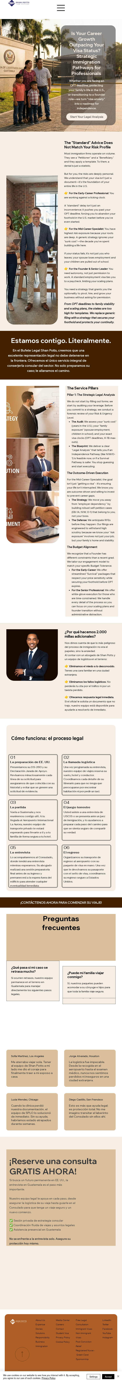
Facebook (107, 1329)
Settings (93, 1376)
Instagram (107, 1337)
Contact (60, 1329)
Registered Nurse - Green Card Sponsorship (85, 1354)
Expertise (40, 1324)
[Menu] (61, 8)
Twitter (105, 1324)
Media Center (63, 1320)
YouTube (106, 1333)
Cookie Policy (63, 1342)
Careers (60, 1324)
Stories (39, 1329)
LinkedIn (106, 1320)
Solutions (40, 1333)
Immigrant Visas (84, 1329)
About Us (40, 1320)
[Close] (118, 1376)
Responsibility (43, 1337)
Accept (108, 1376)
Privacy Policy (63, 1337)
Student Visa (62, 1333)
